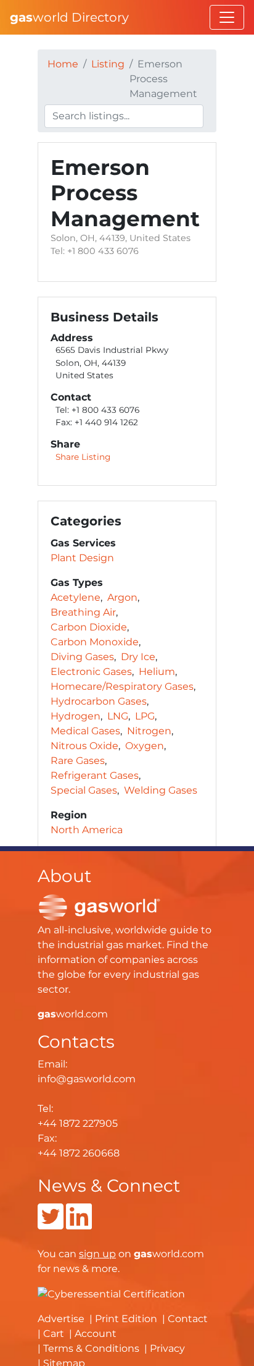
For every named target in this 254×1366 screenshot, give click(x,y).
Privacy (167, 1348)
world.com (73, 1014)
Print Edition (126, 1319)
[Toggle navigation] (227, 17)
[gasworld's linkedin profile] (79, 1224)
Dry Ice (138, 657)
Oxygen (144, 746)
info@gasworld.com (87, 1079)
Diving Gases (82, 657)
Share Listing (82, 457)
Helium (157, 671)
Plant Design (82, 558)
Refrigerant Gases (95, 775)
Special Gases (84, 790)
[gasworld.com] (99, 906)
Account (96, 1333)
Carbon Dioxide (89, 627)
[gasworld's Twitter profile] (50, 1224)
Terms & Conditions (91, 1348)
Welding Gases (160, 790)
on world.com (141, 1254)
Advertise (61, 1319)
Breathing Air (83, 612)
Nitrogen (149, 731)
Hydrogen (75, 716)
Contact (188, 1319)
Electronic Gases (91, 671)
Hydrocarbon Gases (99, 701)
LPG (145, 716)
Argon (122, 597)
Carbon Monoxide (95, 642)
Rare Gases (78, 760)
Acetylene (75, 597)
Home (62, 64)
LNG (117, 716)
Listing (108, 64)
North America (87, 830)
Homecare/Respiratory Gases (122, 686)
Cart (53, 1333)
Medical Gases (85, 731)
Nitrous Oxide (84, 746)
